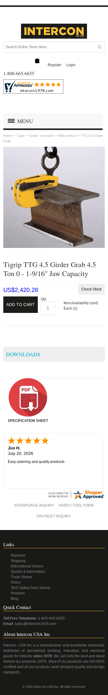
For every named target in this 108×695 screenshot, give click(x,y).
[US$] (37, 60)
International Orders (27, 566)
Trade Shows (21, 577)
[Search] (99, 47)
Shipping (18, 561)
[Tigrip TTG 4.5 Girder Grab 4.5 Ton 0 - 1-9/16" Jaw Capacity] (54, 149)
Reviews (18, 593)
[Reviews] (76, 492)
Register (55, 65)
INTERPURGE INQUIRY (34, 505)
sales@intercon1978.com (35, 624)
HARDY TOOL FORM (76, 505)
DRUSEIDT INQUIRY (54, 516)
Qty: (44, 299)
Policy (16, 582)
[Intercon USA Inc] (54, 31)
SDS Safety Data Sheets (30, 588)
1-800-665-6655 (51, 618)
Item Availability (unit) (81, 303)
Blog (14, 598)
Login (71, 65)
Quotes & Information (28, 572)
